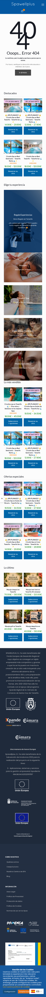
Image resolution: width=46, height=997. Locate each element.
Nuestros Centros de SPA (16, 871)
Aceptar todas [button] (24, 991)
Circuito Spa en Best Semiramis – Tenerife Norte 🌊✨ (13, 158)
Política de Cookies (14, 906)
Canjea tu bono (13, 867)
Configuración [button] (9, 991)
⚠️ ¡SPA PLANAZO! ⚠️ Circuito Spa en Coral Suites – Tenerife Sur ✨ (33, 542)
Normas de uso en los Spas (17, 911)
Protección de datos (14, 901)
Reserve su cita (13, 130)
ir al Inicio (23, 72)
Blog (8, 876)
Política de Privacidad (15, 896)
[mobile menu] (43, 5)
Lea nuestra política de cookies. (16, 987)
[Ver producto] (19, 142)
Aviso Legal (11, 892)
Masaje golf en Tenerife (13, 626)
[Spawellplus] (23, 4)
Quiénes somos (13, 862)
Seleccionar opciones (13, 422)
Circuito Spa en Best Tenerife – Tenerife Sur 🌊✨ (33, 158)
